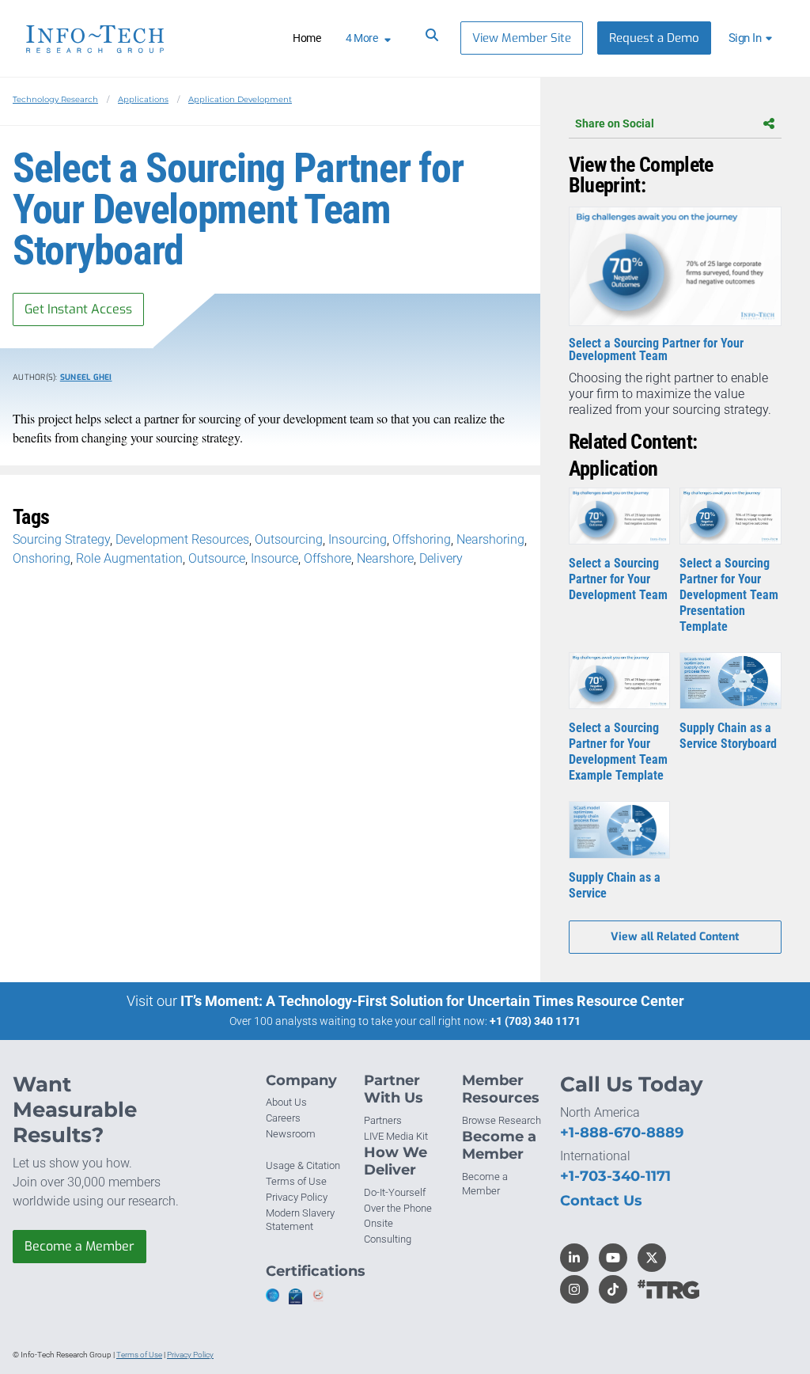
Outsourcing (289, 539)
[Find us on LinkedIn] (574, 1257)
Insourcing (357, 539)
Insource (274, 558)
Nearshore (385, 558)
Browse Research (501, 1120)
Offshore (327, 558)
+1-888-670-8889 (621, 1132)
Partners (383, 1120)
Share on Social (614, 123)
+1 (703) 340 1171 (535, 1021)
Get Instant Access (78, 309)
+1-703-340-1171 (615, 1176)
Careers (283, 1118)
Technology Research (55, 99)
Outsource (216, 558)
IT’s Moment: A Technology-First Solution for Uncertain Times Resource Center (432, 1001)
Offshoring (421, 539)
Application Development (240, 99)
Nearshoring (490, 539)
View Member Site (521, 38)
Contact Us (601, 1200)
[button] (752, 38)
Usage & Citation (303, 1165)
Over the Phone (398, 1208)
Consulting (387, 1239)
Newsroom (291, 1134)
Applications (143, 99)
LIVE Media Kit (396, 1136)
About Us (286, 1102)
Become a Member (79, 1246)
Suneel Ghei (86, 377)
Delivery (441, 558)
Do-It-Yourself (395, 1192)
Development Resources (182, 539)
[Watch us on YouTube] (613, 1257)
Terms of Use (296, 1181)
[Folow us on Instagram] (574, 1289)
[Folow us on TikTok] (613, 1289)
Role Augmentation (129, 558)
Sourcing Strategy (61, 539)
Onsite (378, 1223)
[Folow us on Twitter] (652, 1257)
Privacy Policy (296, 1197)
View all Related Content (675, 936)
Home (306, 38)
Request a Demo (654, 38)
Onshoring (41, 558)
